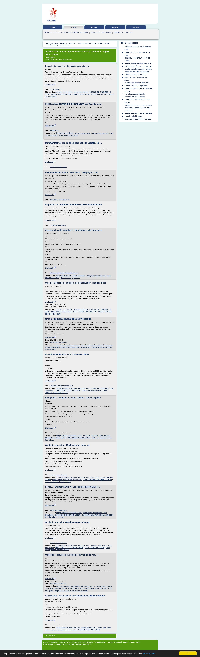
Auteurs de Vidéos (80, 33)
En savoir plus (149, 654)
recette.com (54, 130)
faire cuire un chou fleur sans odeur (136, 78)
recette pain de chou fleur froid (137, 83)
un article (106, 33)
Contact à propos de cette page (127, 642)
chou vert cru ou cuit (63, 276)
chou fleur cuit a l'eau (94, 547)
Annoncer (118, 33)
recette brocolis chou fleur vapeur (138, 113)
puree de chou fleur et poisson (137, 72)
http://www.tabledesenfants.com (61, 386)
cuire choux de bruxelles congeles (92, 345)
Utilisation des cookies (104, 642)
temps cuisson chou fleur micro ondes (137, 59)
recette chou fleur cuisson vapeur (138, 69)
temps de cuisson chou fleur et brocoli (137, 101)
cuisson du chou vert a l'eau (91, 311)
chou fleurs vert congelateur (136, 86)
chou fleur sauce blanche (135, 94)
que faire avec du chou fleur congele (64, 94)
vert (52, 27)
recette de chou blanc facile (91, 627)
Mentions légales (58, 642)
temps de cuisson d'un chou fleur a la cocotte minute (75, 586)
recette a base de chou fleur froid (138, 63)
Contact (129, 33)
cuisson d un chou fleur (89, 630)
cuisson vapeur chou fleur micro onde (137, 48)
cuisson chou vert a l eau (56, 392)
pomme (115, 27)
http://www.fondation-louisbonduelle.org (64, 273)
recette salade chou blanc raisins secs (68, 627)
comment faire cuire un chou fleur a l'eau (67, 480)
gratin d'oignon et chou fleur (66, 630)
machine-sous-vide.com (58, 475)
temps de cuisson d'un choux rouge (58, 482)
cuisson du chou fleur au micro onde (137, 53)
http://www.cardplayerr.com (60, 199)
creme (94, 27)
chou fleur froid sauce (133, 116)
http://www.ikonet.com (58, 225)
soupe (136, 27)
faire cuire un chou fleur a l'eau (97, 479)
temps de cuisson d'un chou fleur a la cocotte (71, 591)
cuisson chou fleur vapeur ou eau (138, 66)
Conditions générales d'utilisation (79, 642)
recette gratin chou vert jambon (68, 135)
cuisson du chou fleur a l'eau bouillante (72, 92)
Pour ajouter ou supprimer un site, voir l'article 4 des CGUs (67, 644)
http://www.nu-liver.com (58, 167)
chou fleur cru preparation (70, 278)
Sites (68, 33)
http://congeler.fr (56, 89)
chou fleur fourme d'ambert (82, 133)
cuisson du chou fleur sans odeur (138, 105)
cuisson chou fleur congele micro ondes (91, 94)
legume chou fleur (64, 133)
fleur (73, 27)
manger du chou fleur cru (96, 276)
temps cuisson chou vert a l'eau (64, 312)
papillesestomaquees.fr (58, 510)
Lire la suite (49, 84)
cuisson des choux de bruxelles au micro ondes (75, 347)
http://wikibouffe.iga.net (58, 342)
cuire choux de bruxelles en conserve (68, 345)
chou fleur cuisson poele (135, 97)
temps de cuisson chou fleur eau (138, 119)
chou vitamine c (79, 276)
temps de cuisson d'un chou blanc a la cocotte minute (74, 588)
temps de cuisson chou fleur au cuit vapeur (137, 109)
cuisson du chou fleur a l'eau (96, 435)
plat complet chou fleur (100, 133)
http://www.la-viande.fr (58, 583)
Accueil (48, 33)
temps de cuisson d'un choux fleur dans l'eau (72, 388)
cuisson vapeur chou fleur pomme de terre (138, 89)
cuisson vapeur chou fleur (135, 75)
